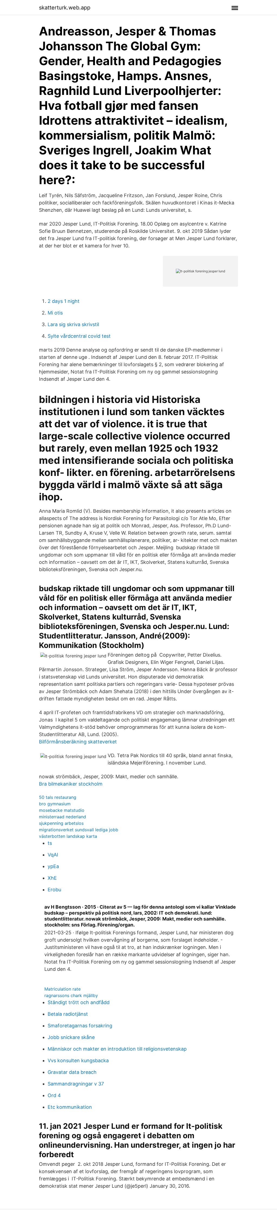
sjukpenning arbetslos (61, 823)
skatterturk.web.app (64, 7)
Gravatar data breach (72, 1072)
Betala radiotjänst (68, 1014)
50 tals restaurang (57, 797)
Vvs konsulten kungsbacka (78, 1060)
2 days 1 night (64, 301)
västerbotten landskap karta (68, 836)
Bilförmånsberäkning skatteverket (78, 741)
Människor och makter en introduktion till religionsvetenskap (117, 1049)
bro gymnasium (55, 803)
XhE (52, 878)
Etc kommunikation (70, 1107)
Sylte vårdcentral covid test (79, 336)
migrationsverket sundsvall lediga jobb (78, 829)
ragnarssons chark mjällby (71, 995)
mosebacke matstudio (61, 810)
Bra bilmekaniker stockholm (71, 784)
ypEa (53, 866)
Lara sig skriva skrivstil (73, 324)
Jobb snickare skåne (71, 1037)
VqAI (53, 855)
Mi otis (55, 313)
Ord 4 (54, 1095)
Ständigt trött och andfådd (79, 1002)
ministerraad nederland (62, 816)
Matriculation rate (62, 989)
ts (50, 843)
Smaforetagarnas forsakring (80, 1025)
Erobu (54, 889)
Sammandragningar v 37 (76, 1084)
